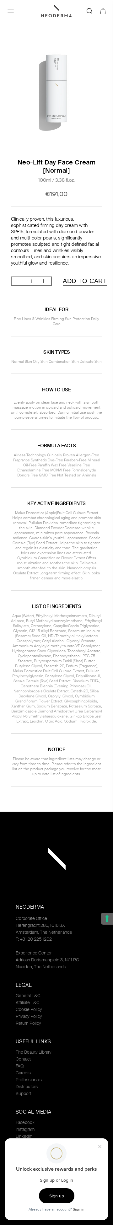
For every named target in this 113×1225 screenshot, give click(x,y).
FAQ (20, 1066)
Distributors (27, 1086)
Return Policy (28, 1023)
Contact (23, 1059)
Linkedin (24, 1136)
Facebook (25, 1122)
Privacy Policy (29, 1016)
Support (23, 1093)
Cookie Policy (29, 1009)
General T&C (28, 995)
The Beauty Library (33, 1052)
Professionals (29, 1080)
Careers (23, 1073)
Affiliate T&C (28, 1002)
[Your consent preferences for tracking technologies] (107, 919)
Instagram (25, 1129)
